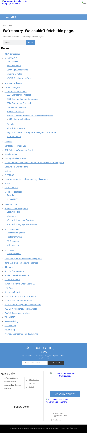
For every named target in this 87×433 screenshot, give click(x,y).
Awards (10, 195)
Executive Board (14, 65)
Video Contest (13, 245)
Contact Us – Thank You (15, 146)
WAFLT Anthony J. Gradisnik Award (20, 296)
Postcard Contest (14, 237)
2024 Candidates (12, 54)
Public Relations (12, 229)
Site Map (9, 267)
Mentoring (11, 216)
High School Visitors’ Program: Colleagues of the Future (31, 132)
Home (5, 25)
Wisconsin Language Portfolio (20, 220)
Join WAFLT (12, 199)
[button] (8, 16)
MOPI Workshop (12, 204)
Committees (12, 61)
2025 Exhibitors (14, 136)
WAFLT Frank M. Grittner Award (19, 300)
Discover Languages (16, 233)
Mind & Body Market (16, 128)
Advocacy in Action (13, 83)
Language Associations (17, 70)
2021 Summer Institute (19, 119)
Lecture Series (13, 212)
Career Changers (12, 87)
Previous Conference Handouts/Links (21, 334)
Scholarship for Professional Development (23, 258)
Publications (10, 250)
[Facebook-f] (19, 412)
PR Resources (13, 241)
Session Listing (11, 321)
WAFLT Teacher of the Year (19, 78)
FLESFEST (9, 175)
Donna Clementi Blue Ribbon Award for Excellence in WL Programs (34, 162)
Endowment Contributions (16, 167)
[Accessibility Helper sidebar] (84, 2)
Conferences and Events (16, 91)
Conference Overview (16, 107)
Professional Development (16, 208)
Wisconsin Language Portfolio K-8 (22, 224)
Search (30, 42)
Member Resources (13, 192)
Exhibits (10, 124)
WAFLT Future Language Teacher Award (23, 304)
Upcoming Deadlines (14, 292)
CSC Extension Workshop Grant (19, 150)
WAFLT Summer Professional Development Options (30, 116)
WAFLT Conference (15, 111)
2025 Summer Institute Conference (23, 99)
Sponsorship (10, 325)
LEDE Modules (11, 187)
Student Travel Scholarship (17, 275)
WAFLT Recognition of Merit (17, 313)
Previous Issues (14, 253)
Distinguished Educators (15, 158)
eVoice (8, 171)
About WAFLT (11, 58)
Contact (8, 141)
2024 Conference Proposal (19, 95)
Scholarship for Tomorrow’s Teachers (21, 263)
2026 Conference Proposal (19, 103)
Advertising (10, 330)
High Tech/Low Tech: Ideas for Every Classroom (26, 179)
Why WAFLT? (10, 317)
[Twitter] (25, 412)
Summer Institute (12, 279)
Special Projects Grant (14, 271)
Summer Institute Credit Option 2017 (21, 284)
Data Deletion (11, 154)
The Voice (9, 288)
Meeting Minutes (14, 74)
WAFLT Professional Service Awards (21, 309)
